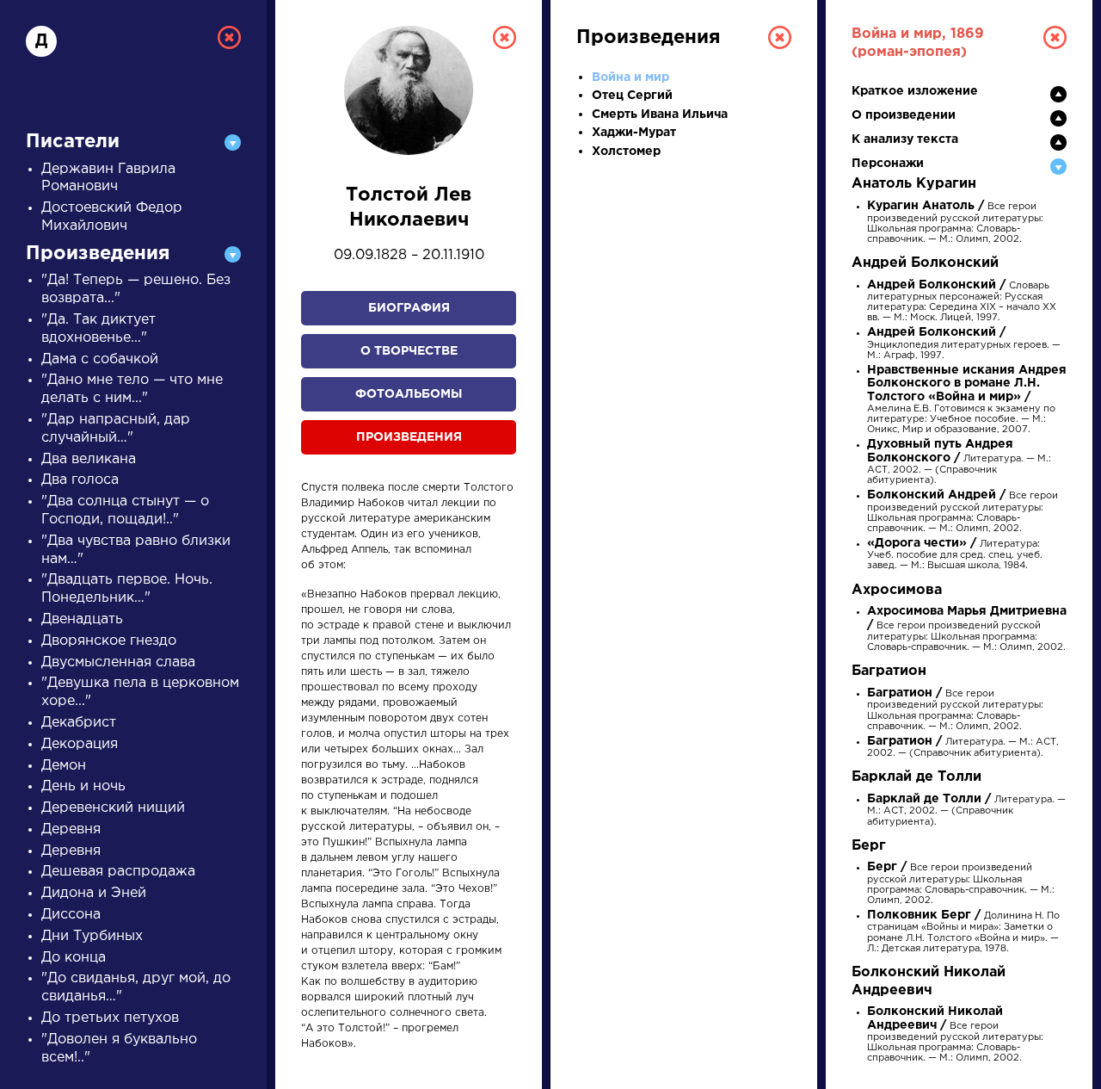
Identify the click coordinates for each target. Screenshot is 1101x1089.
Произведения (409, 437)
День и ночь (83, 786)
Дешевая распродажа (118, 871)
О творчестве (409, 351)
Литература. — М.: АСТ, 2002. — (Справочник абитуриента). (959, 463)
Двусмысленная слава (118, 662)
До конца (73, 957)
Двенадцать (82, 619)
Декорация (79, 744)
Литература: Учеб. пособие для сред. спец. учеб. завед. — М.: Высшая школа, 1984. (955, 555)
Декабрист (78, 722)
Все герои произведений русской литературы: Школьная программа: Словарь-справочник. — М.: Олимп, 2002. (955, 223)
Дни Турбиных (92, 936)
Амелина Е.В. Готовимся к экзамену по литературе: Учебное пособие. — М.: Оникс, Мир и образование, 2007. (967, 400)
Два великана (88, 459)
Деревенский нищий (113, 807)
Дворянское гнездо (108, 640)
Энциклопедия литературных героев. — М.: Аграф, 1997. (964, 344)
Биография (409, 308)
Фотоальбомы (408, 394)
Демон (63, 765)
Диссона (71, 914)
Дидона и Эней (93, 893)
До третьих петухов (110, 1018)
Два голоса (80, 479)
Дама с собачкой (99, 359)
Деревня (71, 829)
